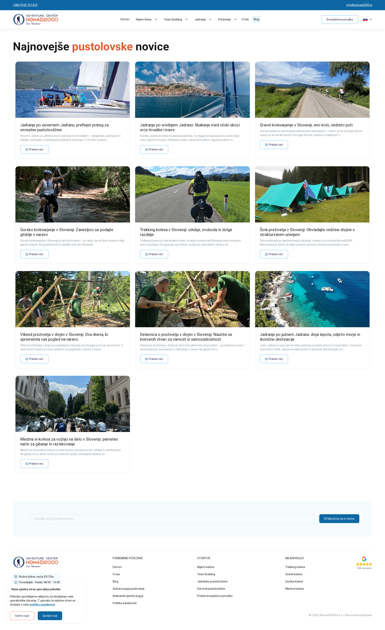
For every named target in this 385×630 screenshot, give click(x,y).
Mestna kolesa (294, 588)
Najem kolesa (205, 567)
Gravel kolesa (293, 574)
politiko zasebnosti (42, 604)
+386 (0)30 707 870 (25, 5)
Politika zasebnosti (125, 603)
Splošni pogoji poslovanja (128, 588)
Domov (125, 19)
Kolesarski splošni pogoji (128, 595)
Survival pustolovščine (211, 588)
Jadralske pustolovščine (212, 581)
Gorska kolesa (294, 581)
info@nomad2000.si (359, 5)
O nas (245, 19)
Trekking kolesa (295, 567)
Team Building (206, 574)
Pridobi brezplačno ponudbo (215, 595)
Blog (256, 19)
